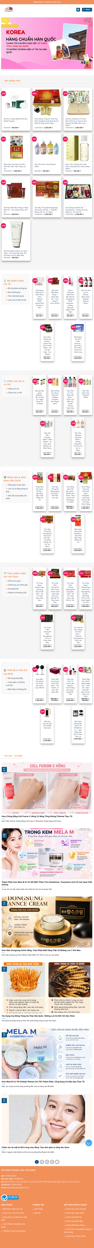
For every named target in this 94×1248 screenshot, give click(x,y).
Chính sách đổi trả (74, 1217)
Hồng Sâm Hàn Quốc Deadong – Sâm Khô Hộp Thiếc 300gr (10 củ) (78, 535)
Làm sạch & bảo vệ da (17, 300)
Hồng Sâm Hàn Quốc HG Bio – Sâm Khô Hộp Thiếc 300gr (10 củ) (15, 166)
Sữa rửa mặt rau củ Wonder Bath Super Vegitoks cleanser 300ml (85, 296)
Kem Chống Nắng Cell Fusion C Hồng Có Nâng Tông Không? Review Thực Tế (37, 816)
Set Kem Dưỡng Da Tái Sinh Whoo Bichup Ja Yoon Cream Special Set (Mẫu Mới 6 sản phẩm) (76, 122)
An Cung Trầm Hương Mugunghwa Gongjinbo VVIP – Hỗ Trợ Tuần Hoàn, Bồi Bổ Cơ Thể (70, 591)
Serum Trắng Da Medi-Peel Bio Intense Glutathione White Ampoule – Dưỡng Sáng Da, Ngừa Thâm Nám (70, 301)
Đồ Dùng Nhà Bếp (15, 678)
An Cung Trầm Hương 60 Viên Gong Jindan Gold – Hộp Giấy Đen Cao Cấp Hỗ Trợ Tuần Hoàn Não (55, 592)
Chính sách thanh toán (75, 1236)
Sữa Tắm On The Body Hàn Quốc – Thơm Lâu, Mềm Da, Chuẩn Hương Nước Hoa (70, 399)
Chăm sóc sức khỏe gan (18, 585)
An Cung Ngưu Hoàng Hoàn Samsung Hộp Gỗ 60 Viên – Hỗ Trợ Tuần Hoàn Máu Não (39, 591)
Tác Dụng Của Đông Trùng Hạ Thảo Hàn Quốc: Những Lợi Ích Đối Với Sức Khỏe (38, 1016)
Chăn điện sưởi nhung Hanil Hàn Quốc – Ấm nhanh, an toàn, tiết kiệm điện (55, 685)
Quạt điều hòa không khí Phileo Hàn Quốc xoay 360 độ (39, 683)
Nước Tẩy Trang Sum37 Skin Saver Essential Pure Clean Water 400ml (77, 166)
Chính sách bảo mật (74, 1221)
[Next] (57, 1162)
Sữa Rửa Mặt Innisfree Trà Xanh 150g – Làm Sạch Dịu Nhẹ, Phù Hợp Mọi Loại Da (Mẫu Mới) (15, 253)
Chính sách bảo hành (75, 1213)
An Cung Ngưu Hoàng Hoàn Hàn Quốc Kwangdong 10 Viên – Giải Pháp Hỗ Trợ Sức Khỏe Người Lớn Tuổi (85, 592)
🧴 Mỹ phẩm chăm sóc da (14, 282)
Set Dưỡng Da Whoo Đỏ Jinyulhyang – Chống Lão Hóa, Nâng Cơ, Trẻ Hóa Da (76, 210)
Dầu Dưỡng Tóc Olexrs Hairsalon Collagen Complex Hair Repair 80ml (55, 397)
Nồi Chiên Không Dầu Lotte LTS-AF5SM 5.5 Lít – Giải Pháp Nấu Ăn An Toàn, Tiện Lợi (78, 729)
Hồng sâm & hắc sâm (16, 485)
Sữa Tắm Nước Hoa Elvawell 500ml (45, 165)
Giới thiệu (38, 1209)
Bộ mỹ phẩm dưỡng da (17, 288)
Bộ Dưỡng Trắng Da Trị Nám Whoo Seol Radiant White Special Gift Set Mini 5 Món (39, 298)
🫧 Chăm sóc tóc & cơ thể (14, 383)
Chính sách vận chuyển (76, 1209)
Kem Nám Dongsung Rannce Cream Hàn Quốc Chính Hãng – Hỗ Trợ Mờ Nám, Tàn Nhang (47, 345)
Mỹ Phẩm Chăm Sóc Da (12, 1209)
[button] (78, 10)
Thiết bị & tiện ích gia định (14, 1231)
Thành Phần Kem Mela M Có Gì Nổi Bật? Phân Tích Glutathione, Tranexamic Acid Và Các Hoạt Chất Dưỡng (47, 883)
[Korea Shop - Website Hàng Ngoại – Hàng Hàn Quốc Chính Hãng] (12, 9)
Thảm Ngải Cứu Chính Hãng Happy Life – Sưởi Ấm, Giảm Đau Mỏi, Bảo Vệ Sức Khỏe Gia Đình (85, 687)
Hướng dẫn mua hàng (75, 1225)
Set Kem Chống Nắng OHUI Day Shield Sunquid (15, 120)
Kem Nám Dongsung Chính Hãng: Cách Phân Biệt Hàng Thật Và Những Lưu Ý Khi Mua (41, 950)
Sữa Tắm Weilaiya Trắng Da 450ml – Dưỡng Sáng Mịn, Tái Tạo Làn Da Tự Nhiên (78, 441)
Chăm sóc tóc (13, 389)
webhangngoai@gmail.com (18, 1188)
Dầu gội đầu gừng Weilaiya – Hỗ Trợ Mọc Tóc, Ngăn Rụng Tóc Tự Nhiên (39, 397)
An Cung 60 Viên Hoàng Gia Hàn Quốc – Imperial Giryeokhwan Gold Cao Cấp (78, 635)
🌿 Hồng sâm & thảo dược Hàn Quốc (15, 479)
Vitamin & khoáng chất (17, 593)
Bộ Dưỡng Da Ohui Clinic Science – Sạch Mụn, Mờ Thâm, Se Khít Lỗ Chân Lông (78, 344)
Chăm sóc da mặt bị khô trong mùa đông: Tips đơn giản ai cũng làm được (35, 1147)
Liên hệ (37, 1213)
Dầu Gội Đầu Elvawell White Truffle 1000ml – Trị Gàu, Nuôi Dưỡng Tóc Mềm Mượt (47, 440)
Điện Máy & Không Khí (17, 689)
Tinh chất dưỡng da (16, 296)
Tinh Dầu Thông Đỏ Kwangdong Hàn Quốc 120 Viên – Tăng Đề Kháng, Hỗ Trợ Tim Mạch (46, 210)
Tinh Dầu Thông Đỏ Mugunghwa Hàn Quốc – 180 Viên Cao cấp (55, 492)
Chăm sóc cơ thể (15, 393)
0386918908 (16, 1185)
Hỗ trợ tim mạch (14, 581)
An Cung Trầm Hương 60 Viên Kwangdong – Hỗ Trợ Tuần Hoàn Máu (47, 635)
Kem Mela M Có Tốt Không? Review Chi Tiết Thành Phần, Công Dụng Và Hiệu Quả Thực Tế (43, 1082)
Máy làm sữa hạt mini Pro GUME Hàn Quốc (47, 725)
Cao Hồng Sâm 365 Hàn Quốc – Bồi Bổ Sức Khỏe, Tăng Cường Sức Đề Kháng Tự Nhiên (70, 494)
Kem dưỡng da (14, 292)
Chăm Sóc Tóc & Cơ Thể (13, 1213)
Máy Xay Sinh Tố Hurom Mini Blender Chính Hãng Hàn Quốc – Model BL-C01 (70, 686)
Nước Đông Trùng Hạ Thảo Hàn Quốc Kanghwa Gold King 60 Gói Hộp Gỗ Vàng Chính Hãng (46, 121)
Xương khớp (13, 589)
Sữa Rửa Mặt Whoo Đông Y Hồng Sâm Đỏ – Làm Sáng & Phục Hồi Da (16, 210)
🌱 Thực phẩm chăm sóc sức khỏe (15, 575)
